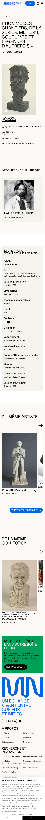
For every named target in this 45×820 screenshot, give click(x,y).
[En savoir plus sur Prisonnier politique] (19, 460)
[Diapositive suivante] (40, 425)
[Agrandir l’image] (4, 126)
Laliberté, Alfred (10, 264)
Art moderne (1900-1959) (15, 340)
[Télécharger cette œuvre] (10, 126)
